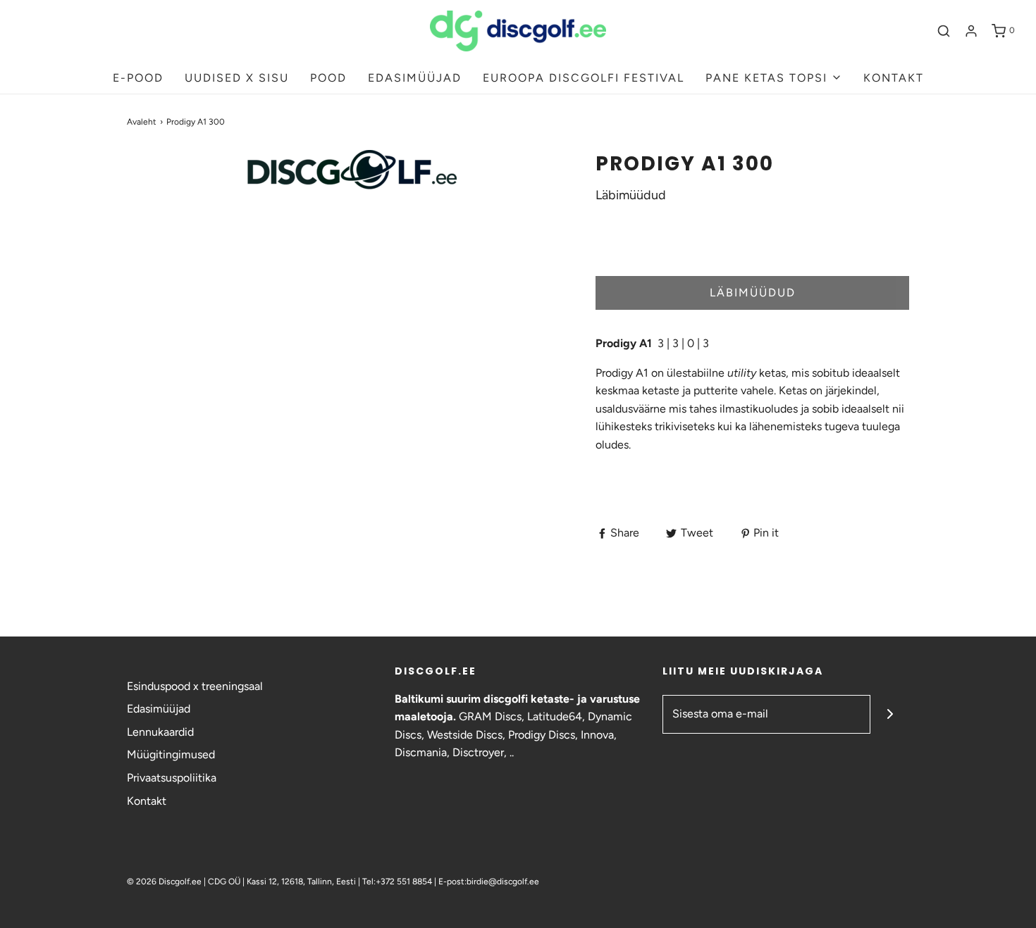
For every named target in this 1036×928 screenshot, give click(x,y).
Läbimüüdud (753, 292)
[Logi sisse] (971, 31)
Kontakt (146, 801)
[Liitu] (889, 714)
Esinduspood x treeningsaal (195, 686)
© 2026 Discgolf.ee (165, 881)
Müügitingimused (171, 754)
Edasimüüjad (158, 708)
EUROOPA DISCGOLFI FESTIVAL (583, 77)
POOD (328, 77)
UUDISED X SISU (237, 77)
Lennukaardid (160, 732)
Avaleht (141, 122)
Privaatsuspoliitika (171, 777)
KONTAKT (893, 77)
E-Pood (138, 77)
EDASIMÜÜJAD (415, 77)
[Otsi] (943, 31)
